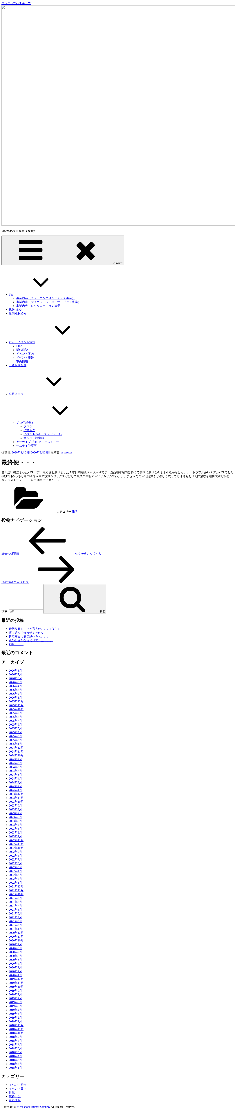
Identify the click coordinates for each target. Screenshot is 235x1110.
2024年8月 (15, 763)
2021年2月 (15, 925)
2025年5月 (15, 728)
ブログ (28, 426)
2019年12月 (16, 979)
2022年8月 (15, 855)
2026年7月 (15, 674)
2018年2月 (15, 1063)
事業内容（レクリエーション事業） (39, 305)
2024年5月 (15, 774)
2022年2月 (15, 878)
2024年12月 (16, 747)
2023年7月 (15, 813)
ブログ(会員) (24, 422)
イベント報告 (25, 357)
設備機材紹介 (17, 313)
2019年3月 (15, 1013)
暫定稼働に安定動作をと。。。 (29, 636)
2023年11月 (16, 797)
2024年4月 (15, 778)
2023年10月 (16, 801)
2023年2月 (15, 832)
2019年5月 (15, 1006)
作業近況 (29, 430)
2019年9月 (15, 990)
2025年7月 (15, 720)
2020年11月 (16, 936)
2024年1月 (15, 790)
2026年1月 (15, 697)
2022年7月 (15, 859)
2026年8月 (15, 670)
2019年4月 (15, 1009)
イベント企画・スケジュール (43, 434)
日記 (19, 346)
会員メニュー (17, 393)
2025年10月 (16, 709)
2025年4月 (15, 732)
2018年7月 (15, 1044)
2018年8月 (15, 1040)
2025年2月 (15, 740)
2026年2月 (15, 693)
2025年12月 (16, 701)
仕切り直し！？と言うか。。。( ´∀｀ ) (34, 628)
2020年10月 (16, 940)
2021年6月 (15, 909)
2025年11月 (16, 705)
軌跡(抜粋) (15, 309)
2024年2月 (15, 786)
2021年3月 (15, 921)
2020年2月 (15, 971)
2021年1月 (15, 928)
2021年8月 (15, 901)
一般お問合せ (17, 365)
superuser (66, 452)
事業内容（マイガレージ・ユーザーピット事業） (48, 301)
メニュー (118, 262)
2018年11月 (16, 1029)
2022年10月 (16, 847)
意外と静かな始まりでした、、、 (31, 640)
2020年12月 (16, 932)
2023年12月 (16, 794)
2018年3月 (15, 1060)
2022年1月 (15, 882)
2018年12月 (16, 1025)
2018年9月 (15, 1036)
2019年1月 (15, 1021)
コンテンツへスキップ (16, 3)
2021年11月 (16, 890)
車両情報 (22, 361)
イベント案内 (25, 353)
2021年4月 (15, 917)
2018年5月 (15, 1052)
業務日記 (22, 349)
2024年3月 (15, 782)
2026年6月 (15, 678)
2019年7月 (15, 998)
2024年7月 (15, 767)
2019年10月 (16, 986)
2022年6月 (15, 863)
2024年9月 (15, 759)
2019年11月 (16, 982)
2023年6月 (15, 817)
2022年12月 (16, 840)
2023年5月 (15, 820)
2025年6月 (15, 724)
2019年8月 (15, 994)
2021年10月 (16, 894)
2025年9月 (15, 713)
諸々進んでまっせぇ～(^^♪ (26, 632)
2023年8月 (15, 809)
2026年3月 (15, 689)
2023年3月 (15, 828)
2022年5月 (15, 867)
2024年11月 (16, 751)
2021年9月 (15, 898)
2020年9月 (15, 944)
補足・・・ (16, 644)
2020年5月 (15, 959)
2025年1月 (15, 743)
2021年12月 (16, 886)
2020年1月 (15, 975)
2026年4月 (15, 686)
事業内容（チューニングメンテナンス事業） (45, 298)
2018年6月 (15, 1048)
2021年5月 (15, 913)
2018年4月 (15, 1056)
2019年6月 (15, 1002)
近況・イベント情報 (22, 342)
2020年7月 (15, 952)
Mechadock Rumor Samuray (34, 1106)
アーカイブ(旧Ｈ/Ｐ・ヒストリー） (39, 441)
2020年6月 (15, 955)
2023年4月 (15, 824)
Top (11, 294)
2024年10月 (16, 755)
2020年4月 (15, 963)
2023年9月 (15, 805)
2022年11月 (16, 844)
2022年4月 (15, 871)
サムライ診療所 (34, 438)
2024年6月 (15, 770)
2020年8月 (15, 948)
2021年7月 (15, 905)
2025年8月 (15, 716)
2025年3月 (15, 736)
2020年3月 (15, 967)
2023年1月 (15, 836)
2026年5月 (15, 682)
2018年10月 (16, 1033)
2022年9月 (15, 851)
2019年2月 (15, 1017)
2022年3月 (15, 874)
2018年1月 (15, 1067)
